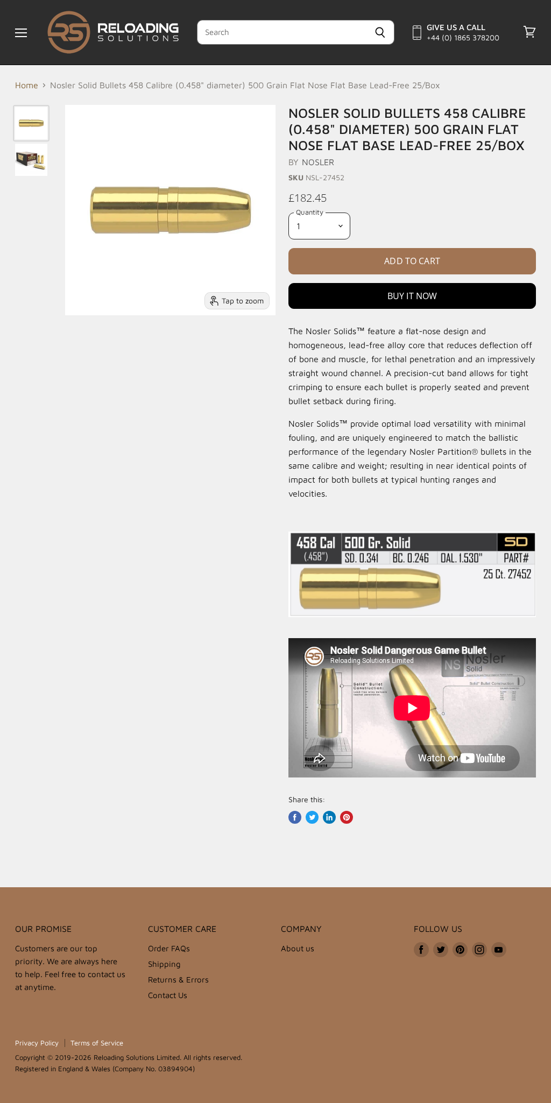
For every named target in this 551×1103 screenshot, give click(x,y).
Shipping (164, 963)
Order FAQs (169, 948)
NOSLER (318, 162)
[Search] (380, 32)
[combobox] (281, 32)
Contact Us (167, 995)
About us (297, 948)
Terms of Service (96, 1042)
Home (26, 85)
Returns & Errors (178, 979)
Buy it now (412, 296)
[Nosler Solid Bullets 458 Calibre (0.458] (31, 123)
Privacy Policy (37, 1042)
